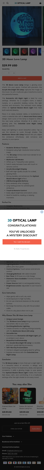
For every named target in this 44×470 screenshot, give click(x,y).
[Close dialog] (42, 212)
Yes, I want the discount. (22, 242)
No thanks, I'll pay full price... (22, 249)
